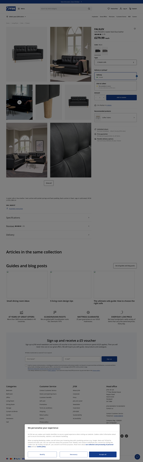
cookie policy (41, 446)
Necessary (73, 454)
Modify (42, 454)
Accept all (102, 454)
